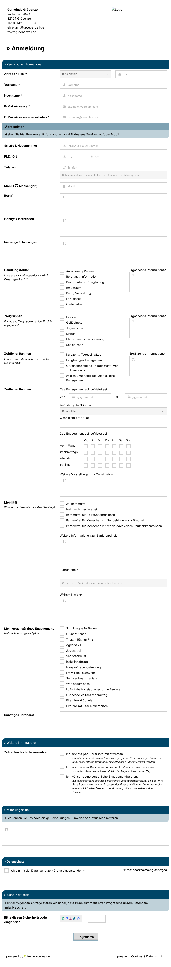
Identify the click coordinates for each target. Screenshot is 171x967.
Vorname (12, 84)
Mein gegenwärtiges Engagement (29, 631)
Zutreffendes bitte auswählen (26, 752)
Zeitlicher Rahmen (17, 353)
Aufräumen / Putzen (79, 271)
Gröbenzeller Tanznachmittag (86, 695)
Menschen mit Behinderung (84, 339)
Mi (99, 440)
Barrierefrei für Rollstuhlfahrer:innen (90, 514)
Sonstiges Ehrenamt (19, 715)
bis (117, 396)
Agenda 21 (73, 645)
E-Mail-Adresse (17, 106)
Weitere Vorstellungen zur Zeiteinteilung (87, 474)
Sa (121, 440)
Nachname (13, 95)
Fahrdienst (73, 298)
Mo (86, 440)
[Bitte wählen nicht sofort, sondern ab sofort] (113, 411)
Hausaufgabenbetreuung (83, 667)
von (62, 396)
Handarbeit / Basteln (79, 310)
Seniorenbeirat (75, 656)
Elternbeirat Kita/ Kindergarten (86, 706)
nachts (65, 464)
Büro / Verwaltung (78, 293)
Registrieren (85, 937)
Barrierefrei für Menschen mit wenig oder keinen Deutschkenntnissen (113, 526)
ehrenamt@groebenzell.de (25, 27)
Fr (113, 440)
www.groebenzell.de (21, 32)
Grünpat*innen (75, 634)
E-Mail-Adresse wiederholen (26, 117)
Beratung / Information (81, 276)
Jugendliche (74, 328)
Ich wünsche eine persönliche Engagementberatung (114, 784)
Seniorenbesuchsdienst (82, 678)
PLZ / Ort (10, 156)
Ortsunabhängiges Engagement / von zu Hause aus (91, 368)
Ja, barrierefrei (75, 503)
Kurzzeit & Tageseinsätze (83, 354)
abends (65, 458)
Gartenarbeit (74, 304)
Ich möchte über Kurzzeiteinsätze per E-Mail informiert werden (109, 769)
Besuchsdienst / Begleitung (84, 282)
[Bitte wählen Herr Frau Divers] (85, 74)
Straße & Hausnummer (20, 145)
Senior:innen (74, 344)
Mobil (21, 186)
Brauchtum (73, 287)
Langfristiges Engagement (84, 360)
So (128, 440)
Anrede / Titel (15, 74)
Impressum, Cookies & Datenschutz (139, 956)
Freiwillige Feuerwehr (80, 672)
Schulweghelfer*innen (81, 628)
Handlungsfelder (16, 270)
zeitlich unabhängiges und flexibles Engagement (90, 378)
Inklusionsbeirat (76, 661)
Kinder (70, 333)
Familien (71, 317)
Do (107, 440)
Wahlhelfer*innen (77, 683)
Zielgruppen (13, 316)
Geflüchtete (73, 322)
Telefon (10, 167)
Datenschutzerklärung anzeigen (145, 870)
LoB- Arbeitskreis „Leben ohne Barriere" (93, 689)
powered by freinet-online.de (28, 956)
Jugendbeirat (74, 650)
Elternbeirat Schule (78, 700)
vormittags (67, 445)
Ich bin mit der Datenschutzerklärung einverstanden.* (47, 870)
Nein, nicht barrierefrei (81, 509)
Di (92, 440)
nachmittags (69, 452)
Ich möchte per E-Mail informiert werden (114, 757)
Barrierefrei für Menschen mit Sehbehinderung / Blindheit (105, 520)
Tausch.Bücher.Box (79, 639)
